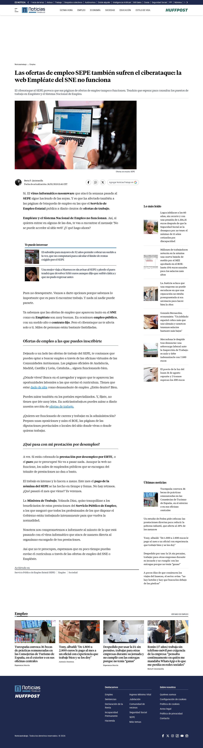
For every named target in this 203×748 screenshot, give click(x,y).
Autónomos (90, 2)
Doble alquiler (104, 2)
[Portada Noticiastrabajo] (27, 688)
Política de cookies (170, 704)
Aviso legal (165, 708)
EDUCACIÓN (125, 10)
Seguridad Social (159, 2)
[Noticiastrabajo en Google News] (186, 735)
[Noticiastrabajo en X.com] (167, 735)
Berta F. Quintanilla (33, 180)
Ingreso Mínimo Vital (140, 694)
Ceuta (146, 2)
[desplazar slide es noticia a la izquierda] (28, 2)
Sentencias (110, 699)
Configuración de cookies (173, 699)
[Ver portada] (33, 10)
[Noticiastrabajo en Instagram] (172, 735)
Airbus (50, 2)
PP (170, 2)
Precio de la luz (37, 2)
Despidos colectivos (73, 2)
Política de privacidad (171, 713)
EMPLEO (81, 10)
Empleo (62, 572)
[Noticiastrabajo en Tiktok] (177, 735)
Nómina (178, 2)
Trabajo (58, 2)
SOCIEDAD (110, 10)
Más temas (135, 721)
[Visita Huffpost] (176, 10)
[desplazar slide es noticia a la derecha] (187, 2)
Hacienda (110, 720)
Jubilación (134, 699)
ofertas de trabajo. (61, 406)
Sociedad (73, 572)
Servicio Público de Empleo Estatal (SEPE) (35, 572)
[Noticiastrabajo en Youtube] (182, 735)
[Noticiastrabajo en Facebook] (163, 735)
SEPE (132, 717)
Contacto (164, 718)
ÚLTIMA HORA (66, 10)
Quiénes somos (168, 694)
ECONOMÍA (95, 10)
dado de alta (38, 387)
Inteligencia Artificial (122, 2)
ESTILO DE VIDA (143, 10)
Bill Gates (137, 2)
